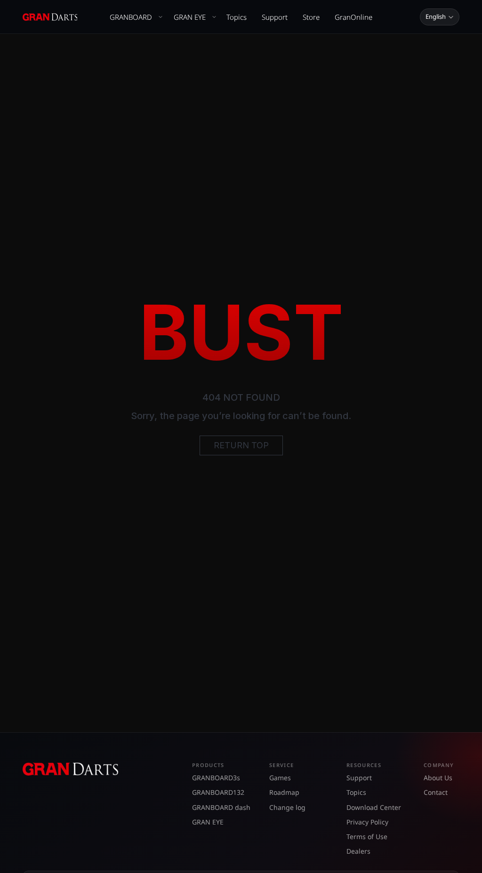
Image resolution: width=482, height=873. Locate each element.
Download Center (373, 807)
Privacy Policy (367, 821)
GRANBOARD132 (218, 792)
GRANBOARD (131, 17)
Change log (287, 807)
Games (280, 777)
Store (311, 17)
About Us (438, 777)
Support (275, 17)
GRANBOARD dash (221, 807)
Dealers (358, 851)
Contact (436, 792)
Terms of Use (366, 836)
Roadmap (284, 792)
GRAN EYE (190, 17)
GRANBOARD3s (216, 777)
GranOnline (353, 17)
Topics (236, 17)
